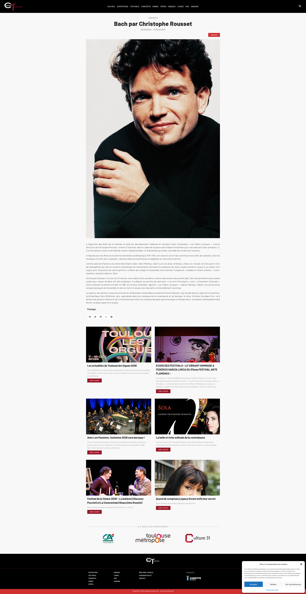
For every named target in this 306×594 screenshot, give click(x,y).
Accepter (253, 584)
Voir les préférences (293, 584)
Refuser (273, 584)
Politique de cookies (272, 590)
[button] (301, 564)
